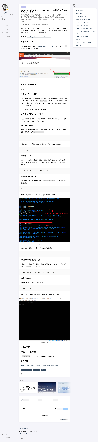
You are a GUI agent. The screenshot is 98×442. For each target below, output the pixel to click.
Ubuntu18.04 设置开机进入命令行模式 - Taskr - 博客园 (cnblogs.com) (39, 365)
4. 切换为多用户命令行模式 (83, 19)
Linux (23, 7)
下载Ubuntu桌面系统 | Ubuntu (44, 46)
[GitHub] (5, 19)
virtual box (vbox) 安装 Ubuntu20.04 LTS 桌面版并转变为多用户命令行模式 (44, 11)
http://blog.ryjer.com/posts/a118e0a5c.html (39, 37)
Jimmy (25, 438)
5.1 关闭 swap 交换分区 (85, 42)
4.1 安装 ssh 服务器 (84, 22)
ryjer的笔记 (4, 13)
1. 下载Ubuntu (79, 10)
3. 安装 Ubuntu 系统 (81, 16)
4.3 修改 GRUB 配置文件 (86, 28)
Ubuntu (29, 370)
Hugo (22, 436)
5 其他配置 (79, 39)
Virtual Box (36, 370)
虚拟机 (43, 370)
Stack (22, 438)
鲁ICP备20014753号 (23, 428)
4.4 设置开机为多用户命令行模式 (86, 32)
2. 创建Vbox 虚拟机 (81, 13)
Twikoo (63, 419)
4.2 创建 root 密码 (84, 25)
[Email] (2, 19)
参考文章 (78, 45)
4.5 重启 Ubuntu (84, 36)
